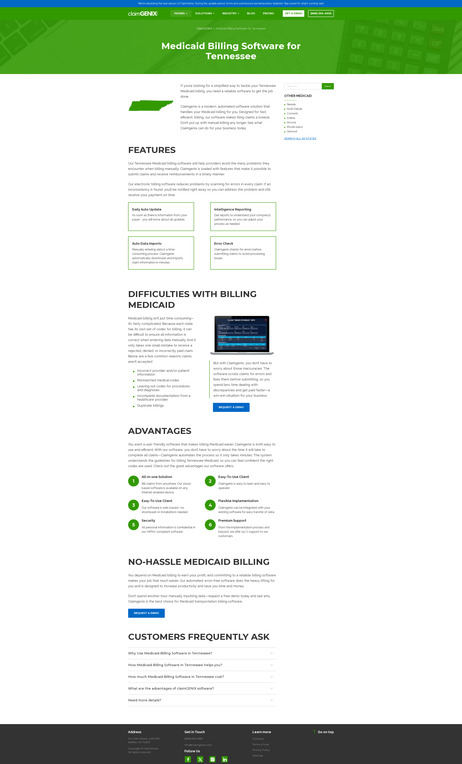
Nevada (291, 104)
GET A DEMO (293, 13)
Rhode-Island (295, 126)
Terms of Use (260, 744)
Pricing (268, 13)
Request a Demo (231, 407)
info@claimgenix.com (198, 744)
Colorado (292, 113)
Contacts (258, 738)
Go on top (326, 732)
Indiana (291, 117)
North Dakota (294, 108)
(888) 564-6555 (321, 13)
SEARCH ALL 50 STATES (300, 138)
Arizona (291, 122)
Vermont (292, 131)
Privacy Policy (261, 750)
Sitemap (257, 755)
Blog (251, 13)
